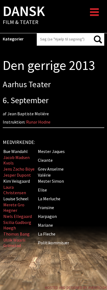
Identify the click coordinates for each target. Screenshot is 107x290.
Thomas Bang (16, 234)
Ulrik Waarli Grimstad (14, 242)
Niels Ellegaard (17, 216)
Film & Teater (24, 15)
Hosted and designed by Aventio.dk (76, 287)
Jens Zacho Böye (19, 169)
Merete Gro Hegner (13, 207)
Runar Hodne (38, 122)
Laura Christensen (14, 189)
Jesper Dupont (17, 175)
